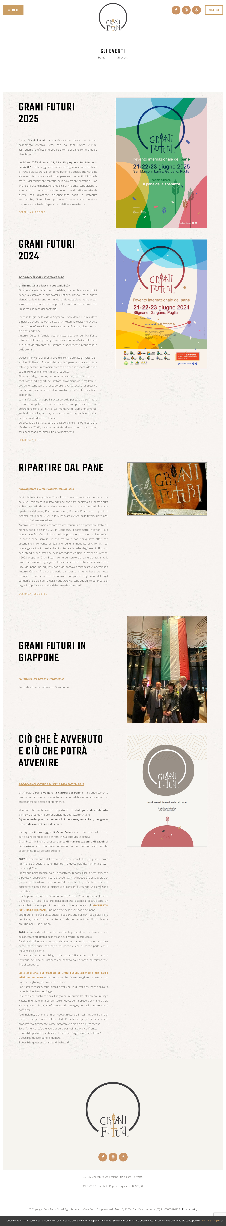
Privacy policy (189, 1209)
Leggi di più (213, 1220)
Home (101, 57)
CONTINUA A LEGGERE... (33, 212)
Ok (203, 1220)
